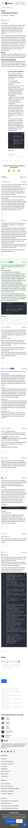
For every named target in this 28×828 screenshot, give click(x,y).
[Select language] (16, 3)
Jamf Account (4, 776)
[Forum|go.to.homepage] (8, 3)
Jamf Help (3, 759)
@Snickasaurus (5, 373)
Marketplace (4, 768)
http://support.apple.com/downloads (10, 273)
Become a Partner (5, 771)
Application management (7, 791)
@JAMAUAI (4, 399)
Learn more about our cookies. (17, 817)
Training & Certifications (7, 761)
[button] (3, 3)
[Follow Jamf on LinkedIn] (5, 751)
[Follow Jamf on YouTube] (8, 751)
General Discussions (7, 7)
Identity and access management (9, 800)
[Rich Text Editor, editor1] (14, 671)
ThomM (7, 726)
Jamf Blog (3, 766)
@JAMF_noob (4, 460)
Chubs (7, 717)
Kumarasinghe (7, 327)
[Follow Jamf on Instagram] (11, 751)
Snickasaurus (7, 181)
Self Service (4, 798)
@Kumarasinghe (5, 411)
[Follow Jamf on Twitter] (2, 751)
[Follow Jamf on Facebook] (14, 751)
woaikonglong (9, 731)
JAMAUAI (6, 262)
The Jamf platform (5, 783)
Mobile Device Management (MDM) (10, 788)
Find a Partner (4, 773)
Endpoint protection (6, 803)
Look (5, 220)
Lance (5, 533)
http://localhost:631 (6, 512)
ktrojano (8, 722)
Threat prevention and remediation (10, 805)
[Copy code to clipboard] (23, 133)
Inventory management (7, 793)
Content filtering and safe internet (9, 808)
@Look (3, 387)
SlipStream (8, 735)
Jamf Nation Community (7, 764)
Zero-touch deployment (7, 786)
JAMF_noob (6, 20)
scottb (5, 478)
